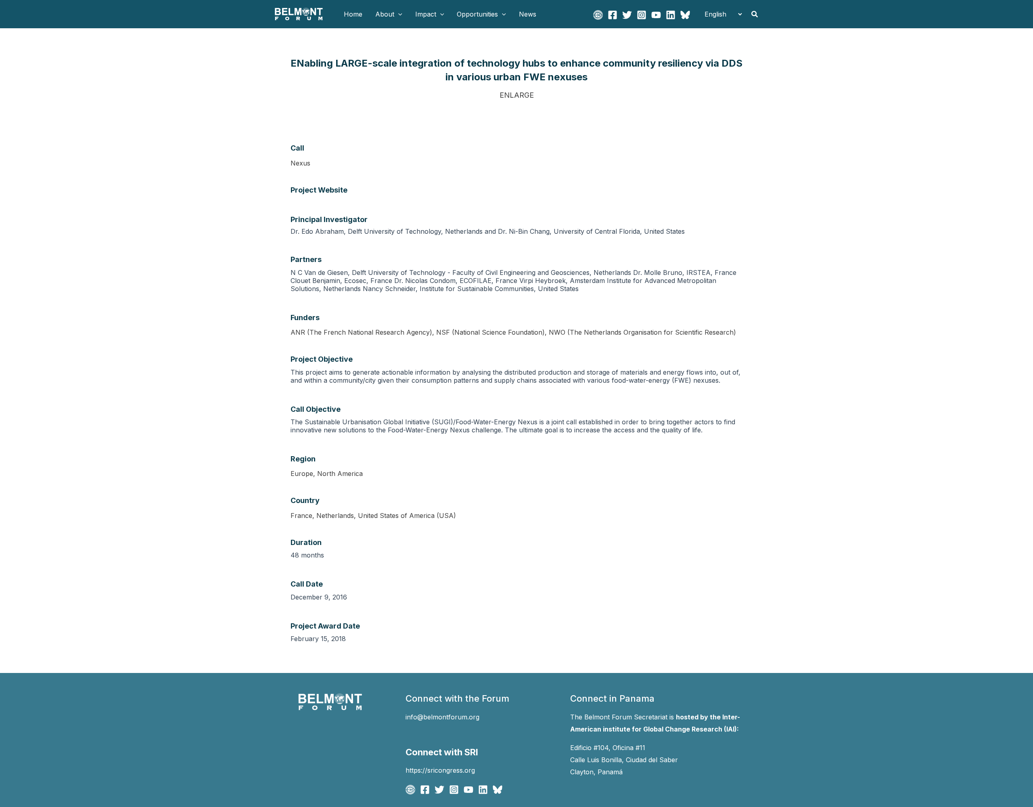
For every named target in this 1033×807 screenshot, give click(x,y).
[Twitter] (627, 15)
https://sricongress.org (440, 770)
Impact (425, 14)
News (527, 14)
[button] (398, 14)
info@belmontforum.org (442, 717)
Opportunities (477, 14)
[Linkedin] (670, 15)
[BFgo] (598, 15)
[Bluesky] (685, 15)
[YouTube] (656, 15)
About (384, 14)
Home (353, 14)
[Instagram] (641, 15)
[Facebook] (612, 15)
